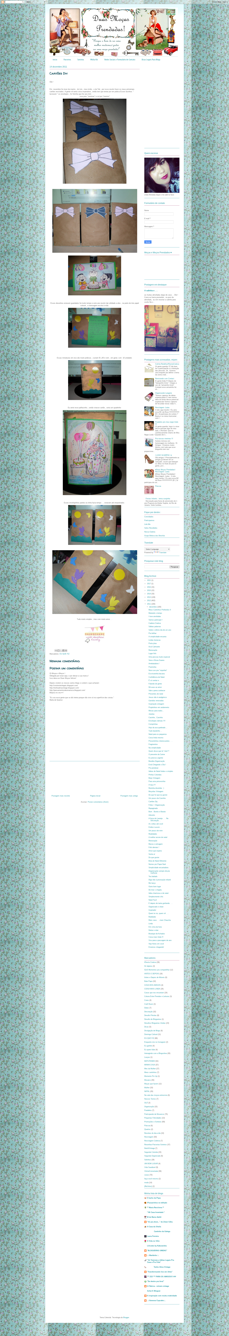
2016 (149, 587)
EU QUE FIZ (64, 654)
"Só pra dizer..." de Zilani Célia (160, 1222)
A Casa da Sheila (154, 1227)
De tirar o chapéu (155, 890)
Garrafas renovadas (156, 701)
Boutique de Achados (157, 934)
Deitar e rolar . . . (155, 930)
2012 (149, 600)
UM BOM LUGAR (151, 1164)
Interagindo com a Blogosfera (155, 1053)
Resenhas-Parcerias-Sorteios (155, 1145)
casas (146, 1175)
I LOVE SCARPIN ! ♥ (163, 455)
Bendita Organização (157, 761)
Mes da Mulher (150, 1069)
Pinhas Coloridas (155, 775)
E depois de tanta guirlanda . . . (161, 903)
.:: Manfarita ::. (153, 1255)
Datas (146, 1008)
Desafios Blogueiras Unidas (155, 1023)
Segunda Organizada (152, 1156)
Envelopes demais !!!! (157, 721)
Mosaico (147, 1080)
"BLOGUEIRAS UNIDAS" (157, 1251)
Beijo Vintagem (154, 778)
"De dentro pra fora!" (155, 1281)
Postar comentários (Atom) (98, 802)
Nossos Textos (150, 1099)
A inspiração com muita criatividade (162, 1296)
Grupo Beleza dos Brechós (154, 536)
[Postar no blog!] (58, 650)
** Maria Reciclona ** (155, 1208)
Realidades (153, 834)
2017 (149, 584)
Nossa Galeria (149, 532)
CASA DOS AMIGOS (152, 985)
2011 (149, 604)
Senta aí (152, 854)
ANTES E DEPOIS (151, 974)
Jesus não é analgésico (158, 697)
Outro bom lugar (155, 887)
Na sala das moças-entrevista (155, 1095)
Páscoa (158, 486)
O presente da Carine (157, 754)
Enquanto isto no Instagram (155, 1042)
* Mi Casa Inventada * (155, 1212)
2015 (149, 590)
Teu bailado (153, 876)
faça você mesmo (151, 1179)
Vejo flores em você (156, 944)
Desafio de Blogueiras (152, 1019)
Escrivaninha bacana (157, 674)
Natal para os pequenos (158, 734)
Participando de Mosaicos (154, 1114)
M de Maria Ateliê (154, 1217)
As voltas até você (156, 824)
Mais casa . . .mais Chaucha (160, 920)
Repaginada (153, 808)
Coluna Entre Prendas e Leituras (156, 996)
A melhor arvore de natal (158, 837)
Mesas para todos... (156, 711)
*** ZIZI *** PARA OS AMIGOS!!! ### (161, 1277)
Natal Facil (153, 900)
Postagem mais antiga (129, 796)
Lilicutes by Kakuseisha (157, 1246)
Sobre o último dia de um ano (160, 630)
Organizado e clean (156, 907)
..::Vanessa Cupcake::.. (156, 1300)
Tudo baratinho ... (155, 731)
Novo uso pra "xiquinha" (158, 670)
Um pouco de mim (156, 831)
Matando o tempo (155, 613)
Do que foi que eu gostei (158, 795)
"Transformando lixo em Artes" (160, 1272)
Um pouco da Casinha (157, 798)
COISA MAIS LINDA (152, 989)
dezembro (153, 607)
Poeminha (152, 667)
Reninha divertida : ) (156, 788)
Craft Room (148, 1004)
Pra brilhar (152, 633)
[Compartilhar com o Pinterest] (66, 650)
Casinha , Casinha (156, 717)
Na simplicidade (155, 748)
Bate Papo (148, 981)
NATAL (147, 1091)
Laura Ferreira (153, 1236)
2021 (149, 580)
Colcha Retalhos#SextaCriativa (167, 364)
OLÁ (146, 1103)
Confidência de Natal (156, 677)
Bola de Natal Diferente (157, 861)
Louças (147, 1057)
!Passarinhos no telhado (157, 1203)
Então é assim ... (155, 827)
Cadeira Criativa (155, 623)
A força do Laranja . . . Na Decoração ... (158, 819)
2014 (149, 594)
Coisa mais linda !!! (156, 937)
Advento (152, 815)
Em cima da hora (155, 927)
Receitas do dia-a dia (152, 1133)
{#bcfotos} (148, 1186)
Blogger (126, 1317)
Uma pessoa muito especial (159, 657)
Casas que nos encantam (154, 993)
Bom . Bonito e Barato (157, 812)
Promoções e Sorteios (152, 1122)
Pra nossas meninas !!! (164, 439)
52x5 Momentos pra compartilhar (156, 970)
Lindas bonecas (155, 640)
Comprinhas (153, 724)
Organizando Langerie (163, 393)
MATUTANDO (149, 1061)
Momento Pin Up (150, 1076)
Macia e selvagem (156, 844)
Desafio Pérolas (150, 1015)
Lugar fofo (152, 653)
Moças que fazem (151, 1084)
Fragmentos (153, 744)
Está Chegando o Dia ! (157, 765)
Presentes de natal (156, 694)
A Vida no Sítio (153, 1241)
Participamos (149, 520)
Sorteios (80, 59)
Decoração (148, 1012)
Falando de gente (155, 684)
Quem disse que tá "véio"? (159, 751)
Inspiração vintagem (156, 704)
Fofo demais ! (154, 847)
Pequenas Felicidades (152, 1118)
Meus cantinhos (150, 1072)
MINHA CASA (149, 1065)
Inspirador (152, 910)
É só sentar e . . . (155, 680)
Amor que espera (155, 851)
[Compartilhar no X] (61, 650)
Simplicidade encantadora (158, 868)
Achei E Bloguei (153, 1291)
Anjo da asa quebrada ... (158, 728)
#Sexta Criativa (150, 962)
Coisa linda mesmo (156, 738)
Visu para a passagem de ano (160, 940)
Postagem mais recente (61, 796)
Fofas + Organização (157, 805)
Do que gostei (154, 857)
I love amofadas (155, 616)
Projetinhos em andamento (159, 707)
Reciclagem (148, 1137)
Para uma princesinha (157, 781)
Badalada (152, 917)
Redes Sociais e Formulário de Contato (119, 59)
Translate (162, 553)
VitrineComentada (151, 1171)
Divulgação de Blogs (152, 1031)
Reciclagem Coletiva (152, 1141)
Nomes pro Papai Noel (157, 864)
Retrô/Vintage (149, 1148)
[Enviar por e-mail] (56, 650)
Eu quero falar (149, 1050)
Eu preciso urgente (156, 758)
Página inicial (95, 796)
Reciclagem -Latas (162, 408)
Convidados (148, 517)
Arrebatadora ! (154, 664)
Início (55, 59)
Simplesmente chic (156, 897)
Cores (146, 1000)
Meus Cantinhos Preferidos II (160, 610)
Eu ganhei (148, 1046)
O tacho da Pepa (154, 1198)
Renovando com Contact (164, 379)
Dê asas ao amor (155, 687)
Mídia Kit (94, 59)
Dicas (146, 1027)
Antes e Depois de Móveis (154, 977)
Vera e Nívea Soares (156, 660)
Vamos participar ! (155, 620)
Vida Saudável (149, 1167)
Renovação (153, 650)
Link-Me (147, 524)
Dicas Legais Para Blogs (151, 59)
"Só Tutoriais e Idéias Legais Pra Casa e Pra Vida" (160, 1261)
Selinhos (147, 1160)
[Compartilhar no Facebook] (63, 650)
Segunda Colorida (151, 1152)
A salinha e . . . (151, 290)
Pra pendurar (153, 768)
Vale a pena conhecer (157, 691)
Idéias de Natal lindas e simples (161, 771)
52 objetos (148, 966)
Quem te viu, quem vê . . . (159, 913)
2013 (149, 597)
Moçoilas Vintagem (156, 791)
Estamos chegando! (156, 947)
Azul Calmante (154, 647)
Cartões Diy (153, 802)
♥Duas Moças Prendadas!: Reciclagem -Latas (165, 471)
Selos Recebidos (150, 528)
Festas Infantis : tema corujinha (158, 499)
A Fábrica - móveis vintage (158, 1286)
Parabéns (148, 1110)
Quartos (147, 1129)
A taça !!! (152, 785)
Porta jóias (153, 643)
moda (146, 1183)
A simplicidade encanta (157, 637)
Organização (149, 1107)
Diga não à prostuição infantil (160, 880)
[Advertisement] (94, 777)
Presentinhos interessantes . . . (161, 741)
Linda (151, 924)
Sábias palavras (155, 626)
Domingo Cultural (150, 1034)
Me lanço (152, 883)
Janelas (152, 714)
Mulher (146, 1088)
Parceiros (67, 59)
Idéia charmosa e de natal (158, 893)
